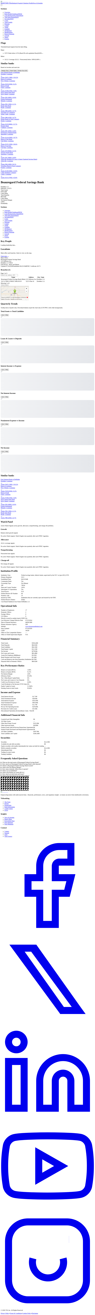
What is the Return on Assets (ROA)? (13, 772)
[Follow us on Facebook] (47, 931)
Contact (6, 831)
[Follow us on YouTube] (47, 1213)
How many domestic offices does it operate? (15, 769)
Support (6, 833)
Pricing (6, 803)
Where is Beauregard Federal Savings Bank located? (17, 766)
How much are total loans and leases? (13, 774)
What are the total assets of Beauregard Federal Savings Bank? (20, 762)
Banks (2, 3)
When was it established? (9, 771)
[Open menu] (1, 5)
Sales (6, 834)
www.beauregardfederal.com (33, 626)
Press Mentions (8, 824)
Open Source (8, 836)
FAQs (6, 810)
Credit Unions (8, 3)
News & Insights (38, 3)
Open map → (5, 256)
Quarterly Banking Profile (25, 3)
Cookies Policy (26, 1313)
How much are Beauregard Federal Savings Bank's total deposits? (21, 764)
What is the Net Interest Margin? (11, 767)
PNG (6, 315)
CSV (2, 315)
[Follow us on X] (47, 1025)
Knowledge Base (9, 821)
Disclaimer (35, 1313)
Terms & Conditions (16, 1313)
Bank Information (9, 807)
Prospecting (7, 805)
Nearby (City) (5, 70)
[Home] (6, 1)
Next (6, 285)
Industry (15, 3)
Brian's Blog (8, 819)
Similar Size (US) (22, 70)
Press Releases (8, 822)
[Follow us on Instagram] (47, 1307)
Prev (2, 285)
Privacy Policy (5, 1313)
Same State (13, 70)
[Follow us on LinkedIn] (47, 1119)
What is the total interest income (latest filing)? (15, 776)
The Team (7, 802)
